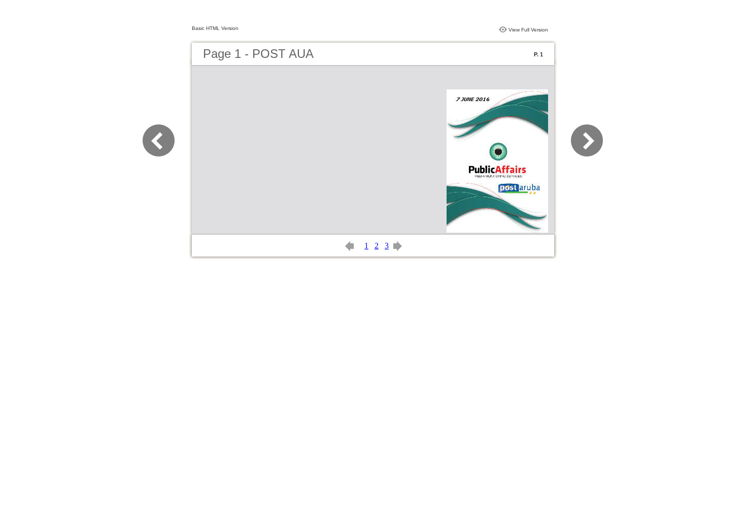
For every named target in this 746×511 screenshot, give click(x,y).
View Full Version (528, 30)
